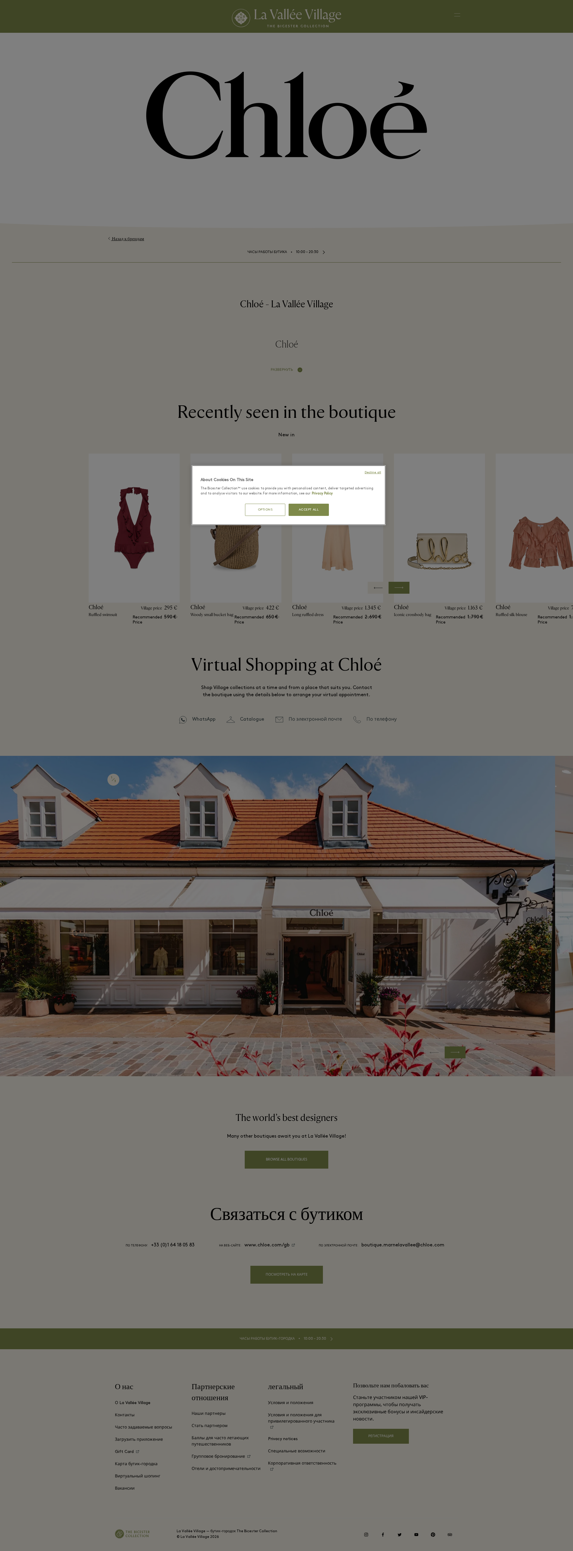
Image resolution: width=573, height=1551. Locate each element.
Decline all (373, 472)
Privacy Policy (322, 493)
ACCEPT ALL (309, 509)
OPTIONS (265, 509)
